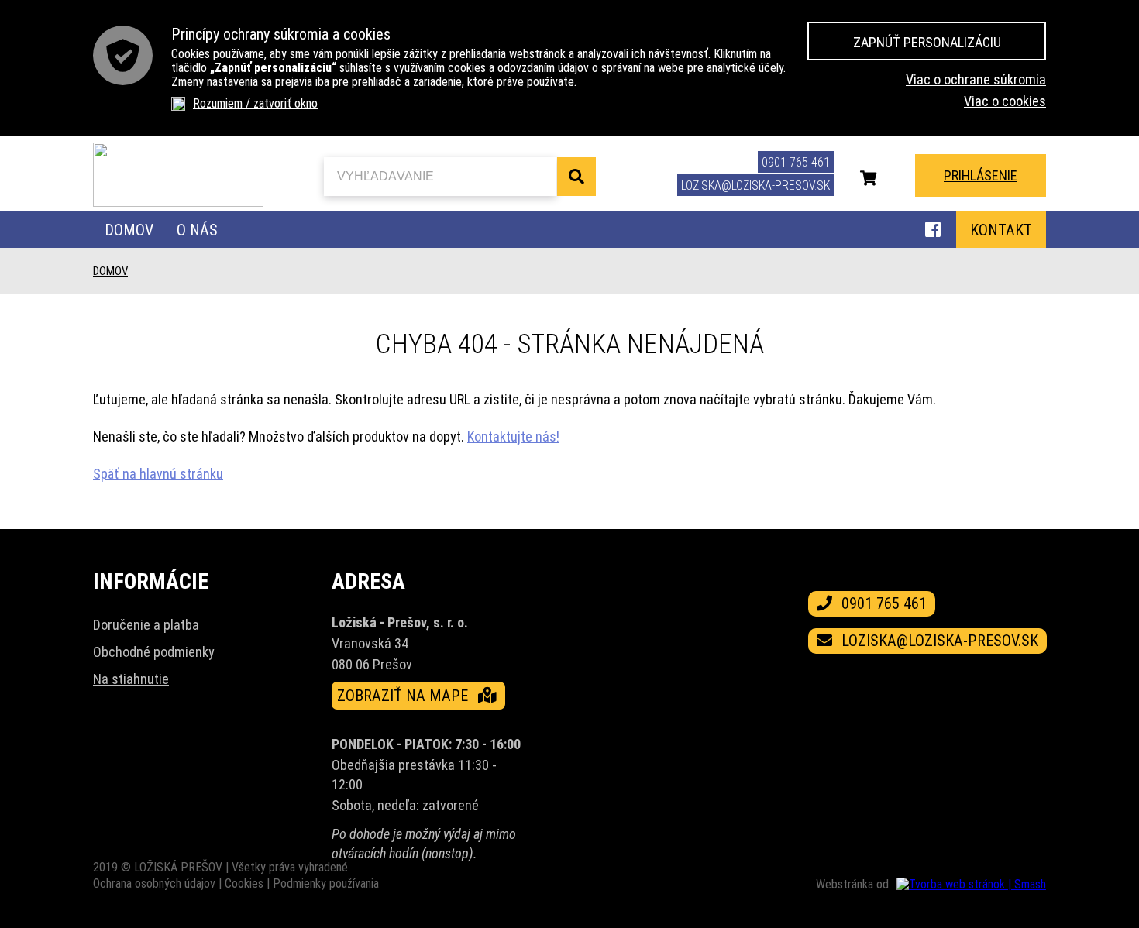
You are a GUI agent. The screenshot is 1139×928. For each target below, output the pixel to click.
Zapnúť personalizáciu (927, 42)
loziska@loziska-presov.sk (755, 185)
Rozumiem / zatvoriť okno (255, 103)
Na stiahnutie (131, 679)
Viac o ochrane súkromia (976, 79)
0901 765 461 (796, 162)
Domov (129, 230)
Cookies (244, 883)
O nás (197, 230)
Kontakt (1001, 230)
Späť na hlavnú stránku (158, 474)
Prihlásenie (980, 175)
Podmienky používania (326, 883)
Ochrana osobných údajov (154, 883)
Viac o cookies (1005, 101)
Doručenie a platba (146, 625)
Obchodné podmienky (154, 652)
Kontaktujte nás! (513, 436)
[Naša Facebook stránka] (933, 232)
